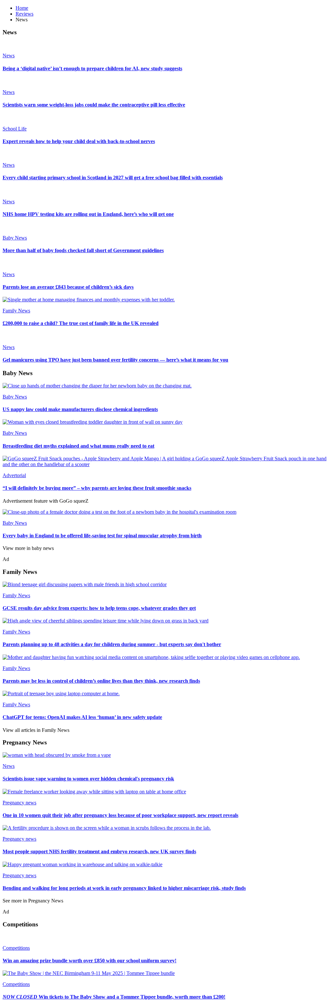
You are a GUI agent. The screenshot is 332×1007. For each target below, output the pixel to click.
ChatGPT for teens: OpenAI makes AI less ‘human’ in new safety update (82, 717)
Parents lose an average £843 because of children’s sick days (68, 287)
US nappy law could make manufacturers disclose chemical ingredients (80, 409)
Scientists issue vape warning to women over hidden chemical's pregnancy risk (88, 778)
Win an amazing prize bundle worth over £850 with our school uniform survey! (89, 960)
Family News (16, 310)
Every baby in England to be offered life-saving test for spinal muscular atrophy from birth (102, 535)
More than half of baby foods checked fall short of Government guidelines (83, 250)
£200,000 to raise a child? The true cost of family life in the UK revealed (81, 323)
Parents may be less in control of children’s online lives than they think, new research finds (101, 681)
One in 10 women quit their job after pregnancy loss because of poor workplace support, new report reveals (120, 815)
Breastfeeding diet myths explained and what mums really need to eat (78, 446)
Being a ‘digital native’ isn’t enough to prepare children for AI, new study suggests (92, 68)
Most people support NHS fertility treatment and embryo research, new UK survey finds (99, 851)
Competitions (16, 948)
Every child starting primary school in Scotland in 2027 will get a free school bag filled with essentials (113, 177)
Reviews (24, 14)
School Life (15, 128)
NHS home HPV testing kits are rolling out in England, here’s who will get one (88, 214)
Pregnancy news (19, 802)
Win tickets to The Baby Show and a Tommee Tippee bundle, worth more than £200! (114, 997)
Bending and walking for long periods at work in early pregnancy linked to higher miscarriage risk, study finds (124, 888)
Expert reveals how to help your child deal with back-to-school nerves (79, 141)
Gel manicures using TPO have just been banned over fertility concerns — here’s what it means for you (115, 360)
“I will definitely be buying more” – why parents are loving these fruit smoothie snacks (97, 488)
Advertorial (14, 475)
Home (22, 8)
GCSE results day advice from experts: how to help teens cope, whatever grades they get (99, 608)
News (9, 55)
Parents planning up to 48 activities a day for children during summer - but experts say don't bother (112, 644)
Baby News (15, 238)
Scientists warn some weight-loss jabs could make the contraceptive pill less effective (94, 104)
